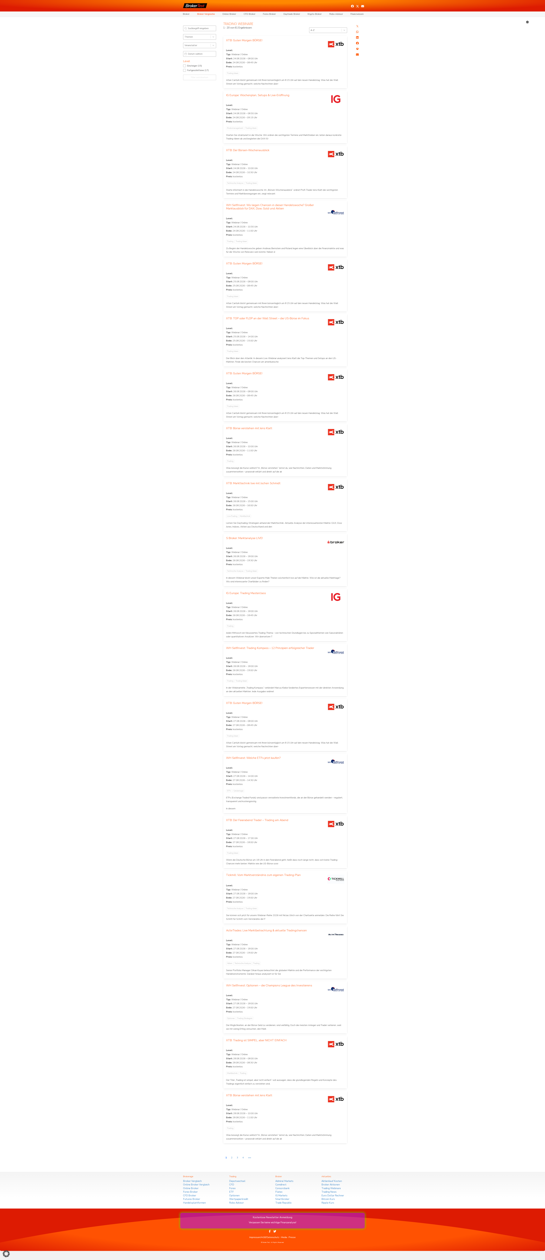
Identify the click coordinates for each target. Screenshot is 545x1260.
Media (284, 1237)
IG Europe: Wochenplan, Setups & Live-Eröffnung (257, 95)
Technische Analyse (235, 183)
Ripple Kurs (327, 1202)
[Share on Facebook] (357, 43)
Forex (232, 1188)
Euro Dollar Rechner (332, 1195)
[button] (352, 6)
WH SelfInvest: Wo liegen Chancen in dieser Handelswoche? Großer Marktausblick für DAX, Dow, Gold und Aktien (270, 206)
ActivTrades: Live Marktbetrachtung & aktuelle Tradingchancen (266, 930)
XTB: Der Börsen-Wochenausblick (247, 150)
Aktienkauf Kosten (331, 1181)
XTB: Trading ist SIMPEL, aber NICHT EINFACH (256, 1040)
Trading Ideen (232, 73)
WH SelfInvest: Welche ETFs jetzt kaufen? (253, 758)
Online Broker (229, 14)
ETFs (229, 791)
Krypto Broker (315, 14)
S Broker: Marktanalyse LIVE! (244, 538)
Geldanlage (238, 791)
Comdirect (280, 1184)
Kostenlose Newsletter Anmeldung (272, 1217)
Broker (186, 14)
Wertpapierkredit (238, 1199)
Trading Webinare (331, 1188)
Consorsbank (282, 1188)
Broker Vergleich (192, 1181)
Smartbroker (282, 1199)
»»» (249, 1157)
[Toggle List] (213, 36)
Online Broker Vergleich (196, 1184)
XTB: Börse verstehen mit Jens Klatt (249, 428)
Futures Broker (191, 1199)
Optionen (231, 1018)
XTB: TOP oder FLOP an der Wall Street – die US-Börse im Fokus (267, 318)
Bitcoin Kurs (328, 1199)
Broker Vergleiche (206, 14)
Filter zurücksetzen (199, 77)
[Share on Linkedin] (357, 37)
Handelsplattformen (194, 1202)
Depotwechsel (237, 1181)
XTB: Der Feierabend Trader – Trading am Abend (257, 820)
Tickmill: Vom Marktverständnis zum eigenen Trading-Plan (263, 875)
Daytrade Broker (291, 14)
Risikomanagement (235, 128)
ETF (231, 1192)
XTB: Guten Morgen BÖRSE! (244, 40)
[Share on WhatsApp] (357, 32)
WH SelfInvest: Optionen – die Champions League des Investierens (269, 985)
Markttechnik (245, 516)
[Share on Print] (357, 49)
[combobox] (197, 36)
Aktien (229, 963)
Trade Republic (283, 1202)
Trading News (329, 1192)
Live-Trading (232, 516)
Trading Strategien (244, 1018)
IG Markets (281, 1195)
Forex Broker (269, 14)
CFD (231, 1184)
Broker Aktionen (330, 1184)
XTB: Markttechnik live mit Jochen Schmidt (253, 483)
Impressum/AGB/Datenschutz (264, 1237)
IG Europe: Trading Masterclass (246, 593)
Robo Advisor (336, 14)
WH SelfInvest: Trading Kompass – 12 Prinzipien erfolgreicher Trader (270, 648)
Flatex (278, 1192)
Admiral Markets (284, 1181)
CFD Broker (249, 14)
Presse (292, 1237)
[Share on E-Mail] (357, 54)
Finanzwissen (357, 14)
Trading (230, 241)
